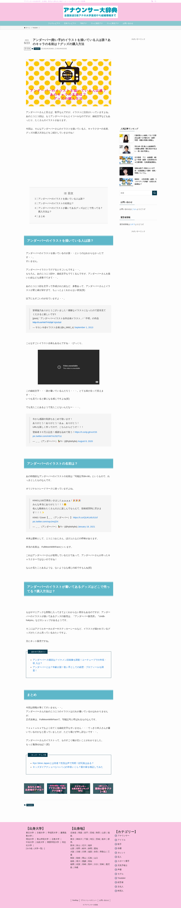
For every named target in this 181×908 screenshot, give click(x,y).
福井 (90, 845)
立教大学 (55, 839)
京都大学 (41, 833)
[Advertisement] (68, 161)
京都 (78, 852)
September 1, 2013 (83, 327)
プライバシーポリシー (89, 900)
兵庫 (84, 852)
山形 (104, 833)
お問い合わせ (104, 900)
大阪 (72, 852)
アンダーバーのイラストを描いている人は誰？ (61, 199)
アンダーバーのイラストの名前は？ (56, 203)
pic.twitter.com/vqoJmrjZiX (45, 521)
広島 (90, 858)
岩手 (86, 833)
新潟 (72, 845)
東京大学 (30, 833)
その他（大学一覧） (35, 848)
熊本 (90, 864)
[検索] (155, 1)
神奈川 (79, 839)
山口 (96, 858)
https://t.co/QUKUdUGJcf (85, 517)
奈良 (96, 852)
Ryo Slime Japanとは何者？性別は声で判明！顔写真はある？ (63, 763)
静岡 (90, 848)
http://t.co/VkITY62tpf (43, 322)
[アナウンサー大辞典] (90, 12)
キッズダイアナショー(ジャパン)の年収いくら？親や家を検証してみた (68, 767)
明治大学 (30, 839)
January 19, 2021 (86, 526)
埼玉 (92, 839)
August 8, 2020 (85, 441)
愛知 (96, 848)
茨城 (98, 839)
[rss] (152, 1)
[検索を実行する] (154, 193)
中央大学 (30, 842)
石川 (84, 845)
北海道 (73, 833)
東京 (72, 839)
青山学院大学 (43, 839)
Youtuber (37, 48)
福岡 (72, 864)
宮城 (92, 833)
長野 (78, 848)
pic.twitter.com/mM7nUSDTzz (47, 436)
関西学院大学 (53, 842)
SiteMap (75, 900)
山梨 (72, 848)
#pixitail (57, 322)
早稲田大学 (53, 833)
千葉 (86, 839)
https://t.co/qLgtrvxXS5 (86, 432)
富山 (78, 845)
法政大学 (40, 842)
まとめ (41, 216)
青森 (80, 833)
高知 (90, 861)
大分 (96, 864)
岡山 (84, 858)
